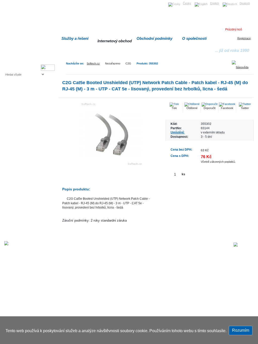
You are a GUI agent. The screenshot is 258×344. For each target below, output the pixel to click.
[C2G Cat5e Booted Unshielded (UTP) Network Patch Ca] (111, 133)
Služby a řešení (74, 38)
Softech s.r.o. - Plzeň (80, 245)
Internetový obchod (115, 41)
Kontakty (201, 245)
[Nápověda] (242, 65)
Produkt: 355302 (147, 63)
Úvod (136, 245)
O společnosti (194, 38)
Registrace (244, 38)
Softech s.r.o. (13, 1)
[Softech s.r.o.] (244, 245)
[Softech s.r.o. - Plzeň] (19, 243)
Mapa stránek (152, 245)
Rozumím (240, 330)
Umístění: (177, 132)
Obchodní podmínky (154, 38)
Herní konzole (23, 115)
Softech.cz (93, 63)
